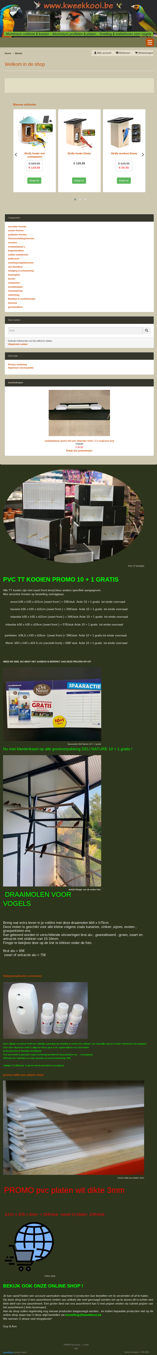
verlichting (13, 295)
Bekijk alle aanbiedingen (79, 450)
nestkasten (14, 283)
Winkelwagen (145, 53)
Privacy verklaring (17, 364)
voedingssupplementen (21, 262)
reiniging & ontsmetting (21, 270)
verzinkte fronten (17, 226)
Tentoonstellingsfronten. (21, 238)
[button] (150, 42)
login (76, 1348)
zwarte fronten (16, 230)
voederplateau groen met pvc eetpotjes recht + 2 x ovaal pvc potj (79, 441)
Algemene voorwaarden (21, 368)
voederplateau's (16, 246)
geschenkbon (15, 307)
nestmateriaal (15, 291)
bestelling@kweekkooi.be (83, 1314)
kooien (11, 278)
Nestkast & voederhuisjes (21, 299)
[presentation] (16, 154)
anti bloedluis (15, 267)
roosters (12, 242)
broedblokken (15, 287)
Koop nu (34, 180)
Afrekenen (124, 53)
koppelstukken (16, 250)
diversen (12, 303)
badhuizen (13, 258)
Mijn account (103, 53)
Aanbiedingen (15, 382)
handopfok (14, 275)
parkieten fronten (17, 234)
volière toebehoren (18, 254)
